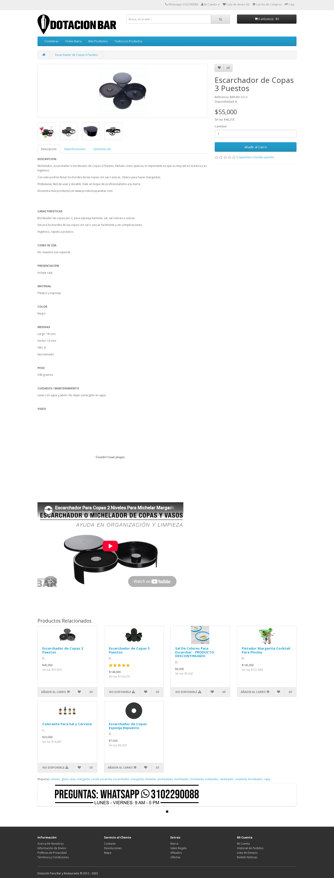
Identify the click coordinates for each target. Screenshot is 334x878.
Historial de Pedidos (250, 848)
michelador (181, 779)
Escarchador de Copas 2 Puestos (62, 650)
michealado (165, 779)
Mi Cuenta (243, 844)
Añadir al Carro (255, 147)
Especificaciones (74, 149)
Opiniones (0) (101, 149)
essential (241, 779)
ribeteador (227, 779)
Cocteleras (51, 41)
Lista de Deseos (247, 853)
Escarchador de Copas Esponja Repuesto (128, 726)
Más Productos (98, 41)
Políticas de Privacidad (52, 853)
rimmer (55, 779)
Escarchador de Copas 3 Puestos (76, 55)
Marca (174, 844)
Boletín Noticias (247, 857)
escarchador (121, 779)
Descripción (49, 149)
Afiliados (176, 853)
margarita (83, 779)
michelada (197, 779)
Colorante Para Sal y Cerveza (67, 724)
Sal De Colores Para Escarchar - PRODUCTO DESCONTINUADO (194, 652)
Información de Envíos (51, 848)
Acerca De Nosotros (50, 844)
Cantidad (221, 126)
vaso (73, 779)
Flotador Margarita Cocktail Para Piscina (266, 650)
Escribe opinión (264, 157)
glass (65, 779)
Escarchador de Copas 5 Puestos (129, 650)
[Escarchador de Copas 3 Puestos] (122, 91)
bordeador (255, 779)
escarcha (106, 779)
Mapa (107, 853)
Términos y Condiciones (53, 857)
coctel (95, 779)
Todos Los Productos (128, 41)
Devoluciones (113, 848)
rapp (267, 779)
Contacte (110, 844)
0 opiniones (244, 157)
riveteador (212, 779)
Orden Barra (73, 41)
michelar (150, 779)
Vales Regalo (178, 848)
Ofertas (175, 857)
